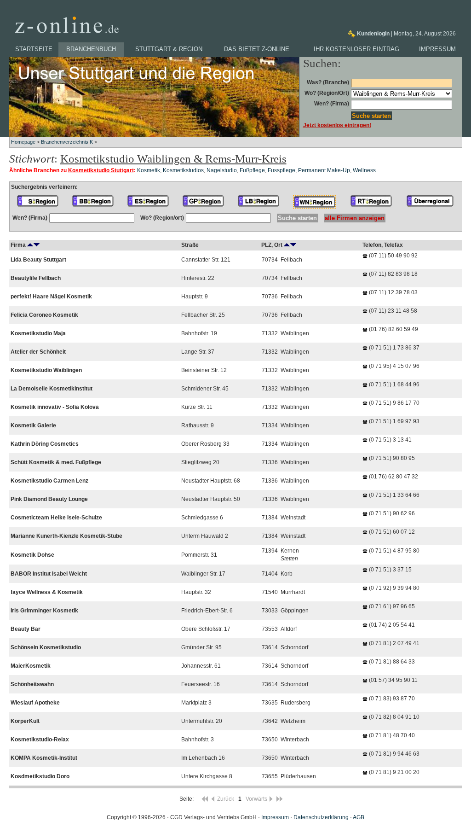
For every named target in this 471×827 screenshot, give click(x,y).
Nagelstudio (222, 170)
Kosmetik (148, 170)
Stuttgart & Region (168, 49)
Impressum (437, 49)
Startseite (33, 49)
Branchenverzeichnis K (67, 142)
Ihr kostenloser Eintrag (356, 49)
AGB (358, 817)
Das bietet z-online (256, 49)
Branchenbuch (91, 49)
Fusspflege (281, 170)
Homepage (23, 142)
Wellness (364, 170)
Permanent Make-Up (324, 170)
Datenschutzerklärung (321, 817)
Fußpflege (252, 170)
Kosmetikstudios (183, 170)
